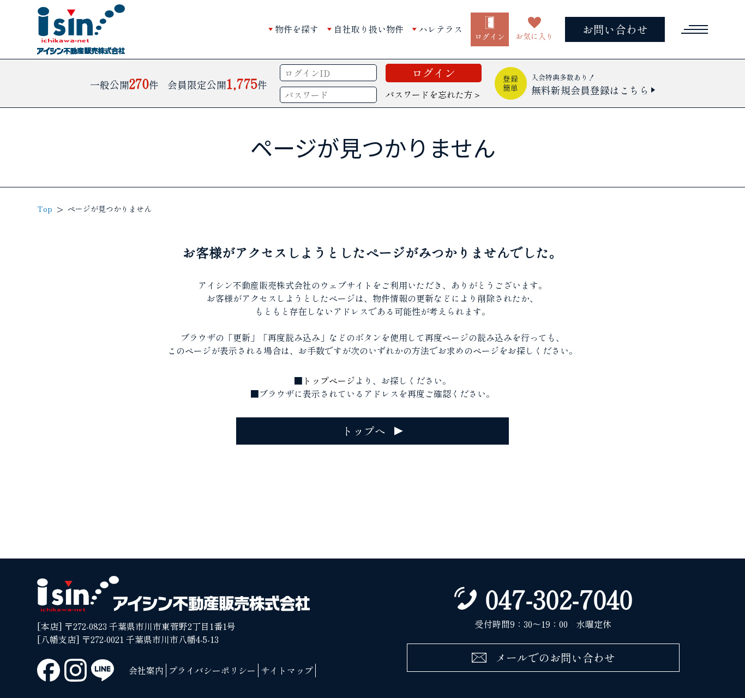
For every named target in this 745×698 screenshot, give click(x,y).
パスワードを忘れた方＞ (434, 94)
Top (44, 208)
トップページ (329, 380)
